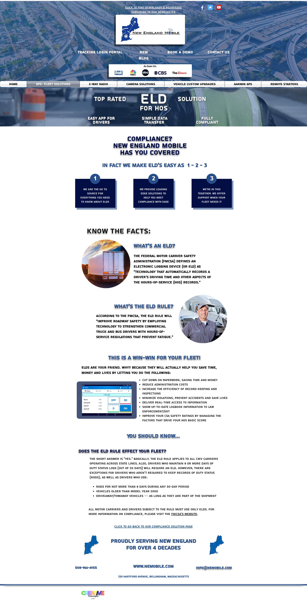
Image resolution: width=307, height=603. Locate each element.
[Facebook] (201, 7)
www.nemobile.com (153, 566)
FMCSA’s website (184, 514)
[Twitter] (210, 7)
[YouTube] (218, 7)
